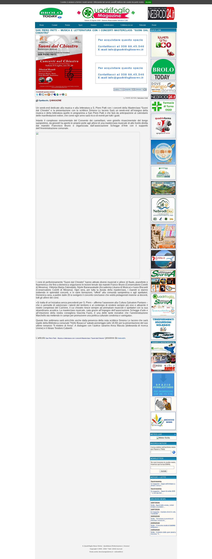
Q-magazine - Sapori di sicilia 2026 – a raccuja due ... (163, 492)
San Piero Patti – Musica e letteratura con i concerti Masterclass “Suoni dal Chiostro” (75, 338)
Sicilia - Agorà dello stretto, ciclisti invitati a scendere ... (162, 506)
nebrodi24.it (118, 552)
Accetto (148, 2)
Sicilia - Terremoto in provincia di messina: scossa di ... (162, 519)
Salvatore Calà (122, 20)
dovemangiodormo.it (106, 552)
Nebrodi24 (121, 338)
